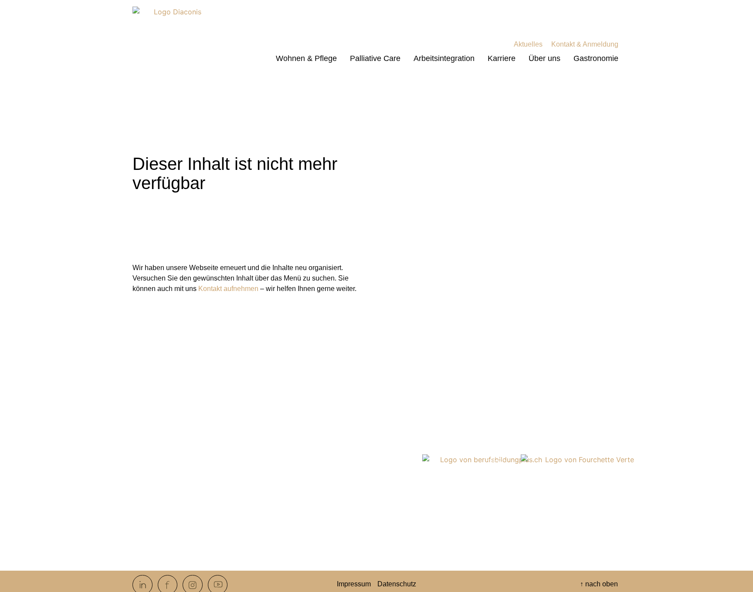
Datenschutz (396, 584)
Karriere (502, 58)
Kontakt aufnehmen (228, 288)
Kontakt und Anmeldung (178, 527)
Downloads (158, 554)
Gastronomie (595, 58)
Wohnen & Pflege (306, 58)
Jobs (148, 536)
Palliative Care (375, 58)
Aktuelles (528, 44)
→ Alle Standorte (324, 550)
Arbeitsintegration (444, 58)
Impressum (354, 584)
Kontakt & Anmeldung (584, 44)
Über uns (544, 58)
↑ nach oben (599, 584)
